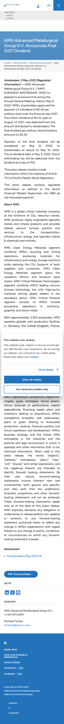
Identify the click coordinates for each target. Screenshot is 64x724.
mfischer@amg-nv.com (17, 625)
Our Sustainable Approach (16, 656)
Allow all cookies (32, 379)
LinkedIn (13, 703)
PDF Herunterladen (19, 574)
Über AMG (10, 650)
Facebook (14, 713)
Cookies (34, 357)
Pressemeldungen (40, 63)
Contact (13, 668)
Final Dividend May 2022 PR (24, 556)
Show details (46, 369)
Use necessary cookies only (32, 389)
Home (7, 63)
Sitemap (13, 674)
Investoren (20, 63)
